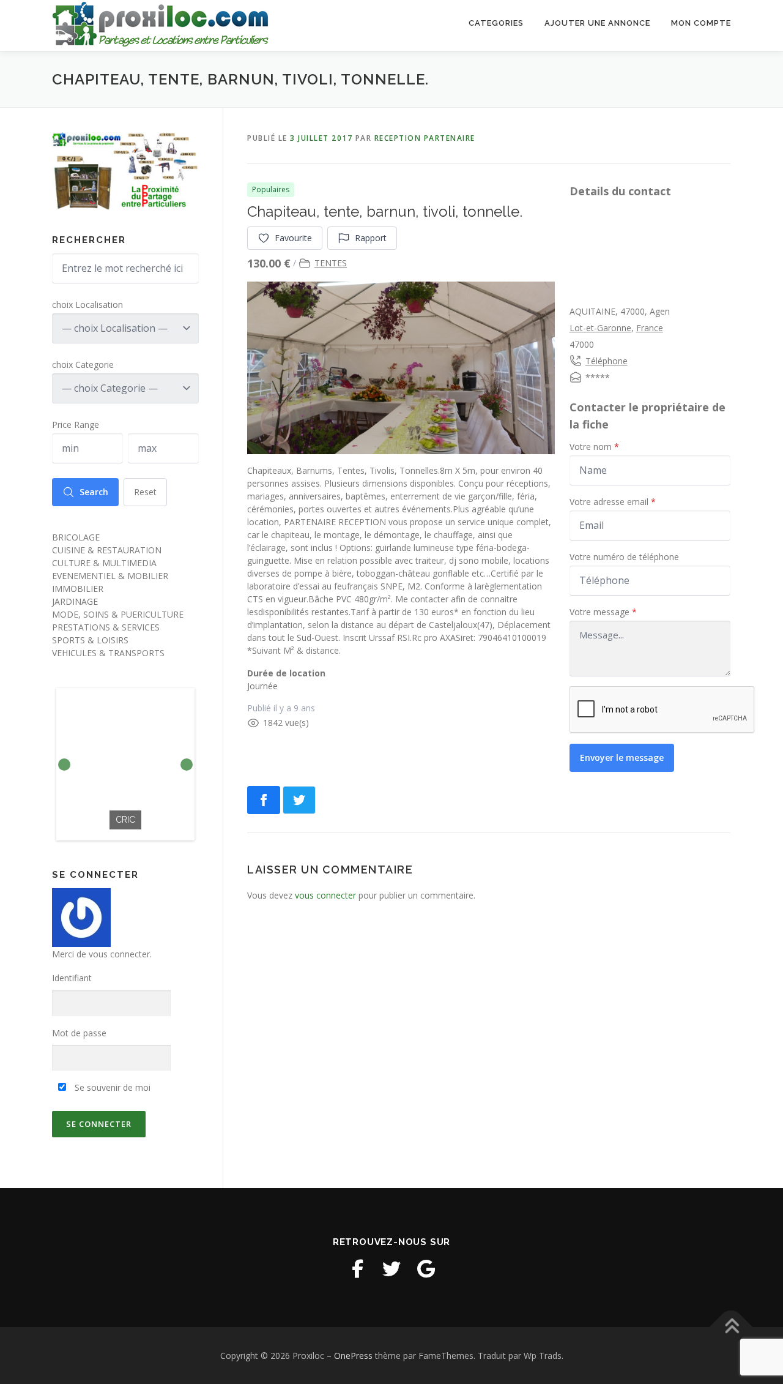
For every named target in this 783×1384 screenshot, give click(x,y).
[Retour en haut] (731, 1326)
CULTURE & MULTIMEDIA (104, 563)
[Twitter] (391, 1269)
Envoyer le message (622, 757)
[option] (125, 764)
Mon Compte (701, 23)
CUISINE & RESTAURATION (106, 550)
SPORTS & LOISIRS (90, 640)
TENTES (330, 263)
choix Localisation (87, 304)
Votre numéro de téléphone (624, 557)
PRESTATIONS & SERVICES (106, 627)
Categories (496, 23)
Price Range (75, 424)
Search (94, 492)
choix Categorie (83, 364)
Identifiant (72, 978)
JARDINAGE (75, 601)
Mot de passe (79, 1033)
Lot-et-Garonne (600, 328)
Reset (145, 492)
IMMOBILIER (77, 588)
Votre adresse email (613, 501)
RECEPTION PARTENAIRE (424, 138)
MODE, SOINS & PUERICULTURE (118, 614)
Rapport (371, 238)
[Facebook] (357, 1269)
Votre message (603, 612)
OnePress (353, 1355)
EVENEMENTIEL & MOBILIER (110, 576)
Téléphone (606, 361)
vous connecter (325, 895)
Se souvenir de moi (111, 1087)
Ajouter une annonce (597, 23)
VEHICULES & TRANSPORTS (108, 653)
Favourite (293, 238)
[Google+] (426, 1269)
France (649, 328)
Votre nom (594, 446)
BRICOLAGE (76, 537)
